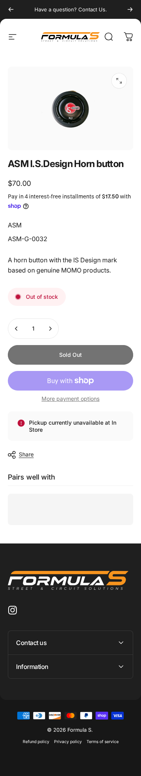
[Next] (130, 9)
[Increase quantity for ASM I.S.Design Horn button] (50, 328)
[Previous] (11, 9)
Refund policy (36, 741)
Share (26, 454)
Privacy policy (68, 741)
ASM (15, 225)
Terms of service (103, 741)
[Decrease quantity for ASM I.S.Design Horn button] (16, 328)
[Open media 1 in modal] (119, 81)
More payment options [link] (70, 398)
